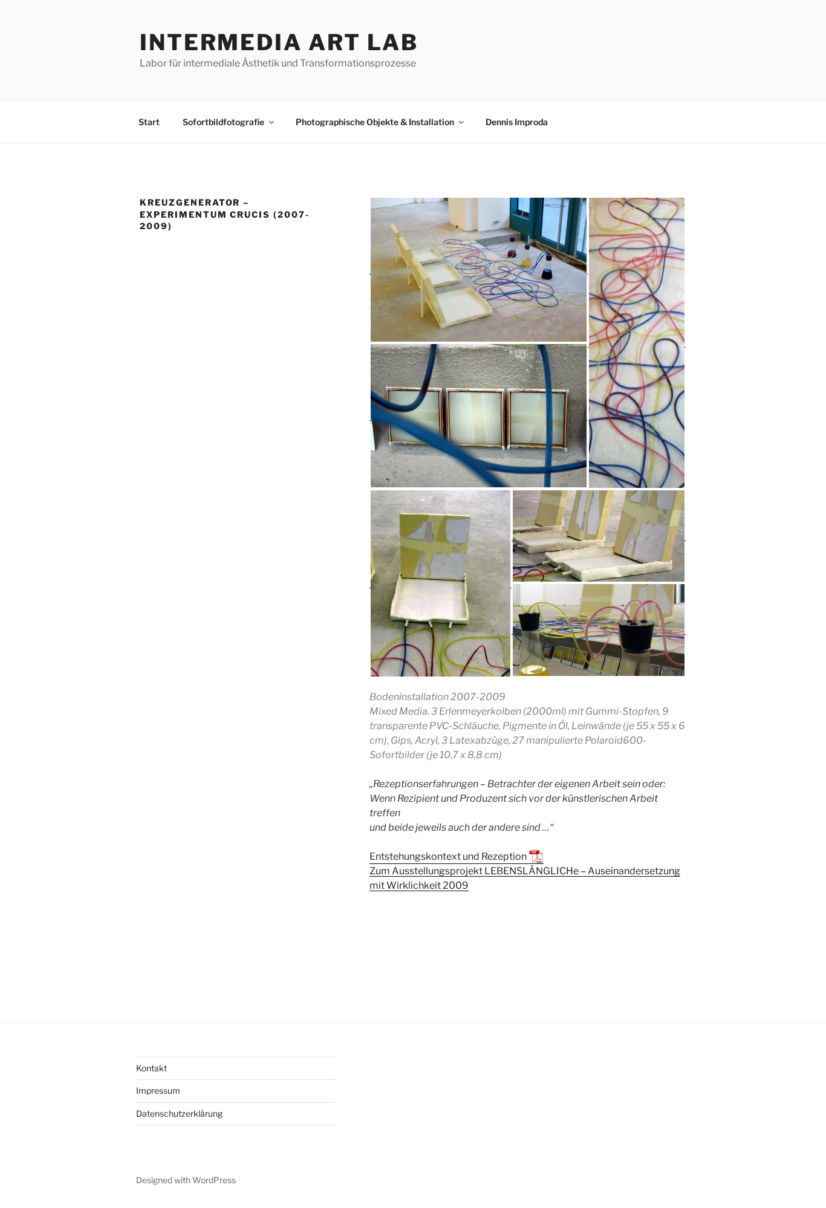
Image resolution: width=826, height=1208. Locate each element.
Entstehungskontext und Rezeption (448, 856)
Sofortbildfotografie (223, 122)
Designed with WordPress (186, 1180)
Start (149, 122)
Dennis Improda (517, 122)
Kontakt (151, 1068)
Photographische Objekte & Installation (375, 122)
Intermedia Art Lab (279, 42)
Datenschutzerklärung (179, 1113)
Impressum (158, 1090)
